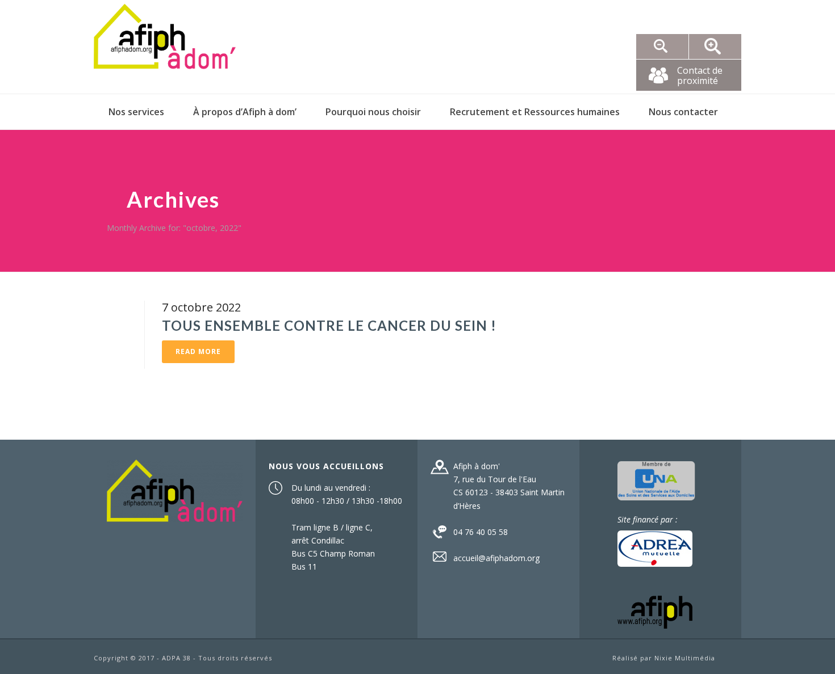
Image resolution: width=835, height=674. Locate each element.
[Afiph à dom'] (175, 489)
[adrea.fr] (654, 547)
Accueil (714, 283)
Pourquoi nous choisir (373, 112)
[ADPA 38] (165, 47)
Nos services (136, 112)
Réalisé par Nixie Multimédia (663, 658)
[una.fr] (656, 479)
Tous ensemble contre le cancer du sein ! (329, 325)
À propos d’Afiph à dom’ (245, 112)
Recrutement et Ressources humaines (535, 112)
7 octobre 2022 (201, 307)
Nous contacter (683, 112)
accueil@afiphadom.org (496, 558)
